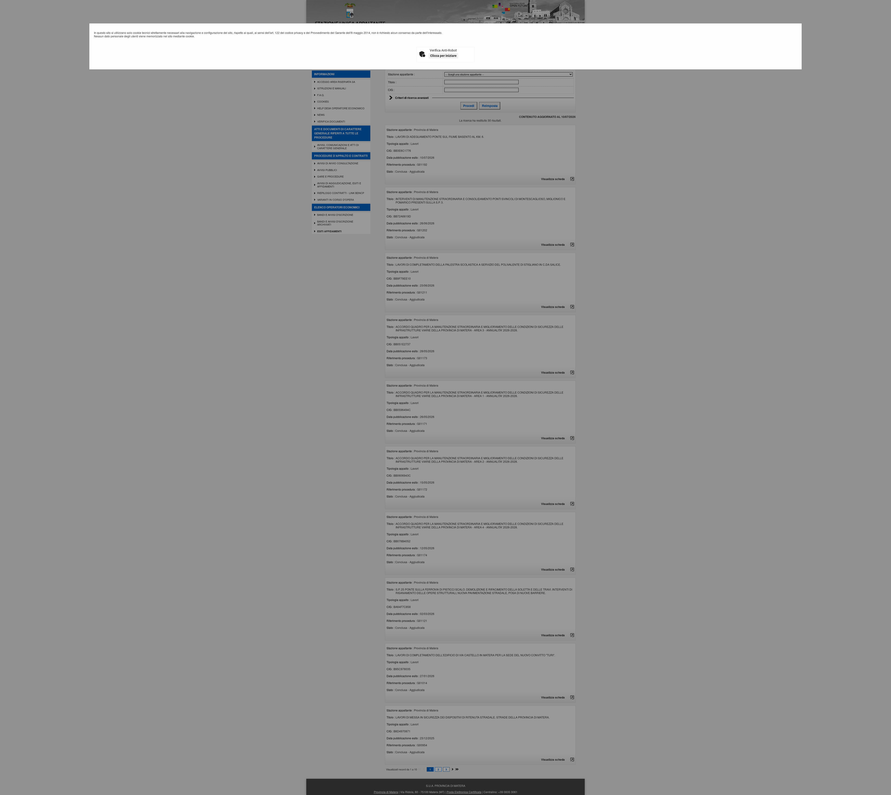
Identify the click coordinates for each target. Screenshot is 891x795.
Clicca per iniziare (443, 56)
